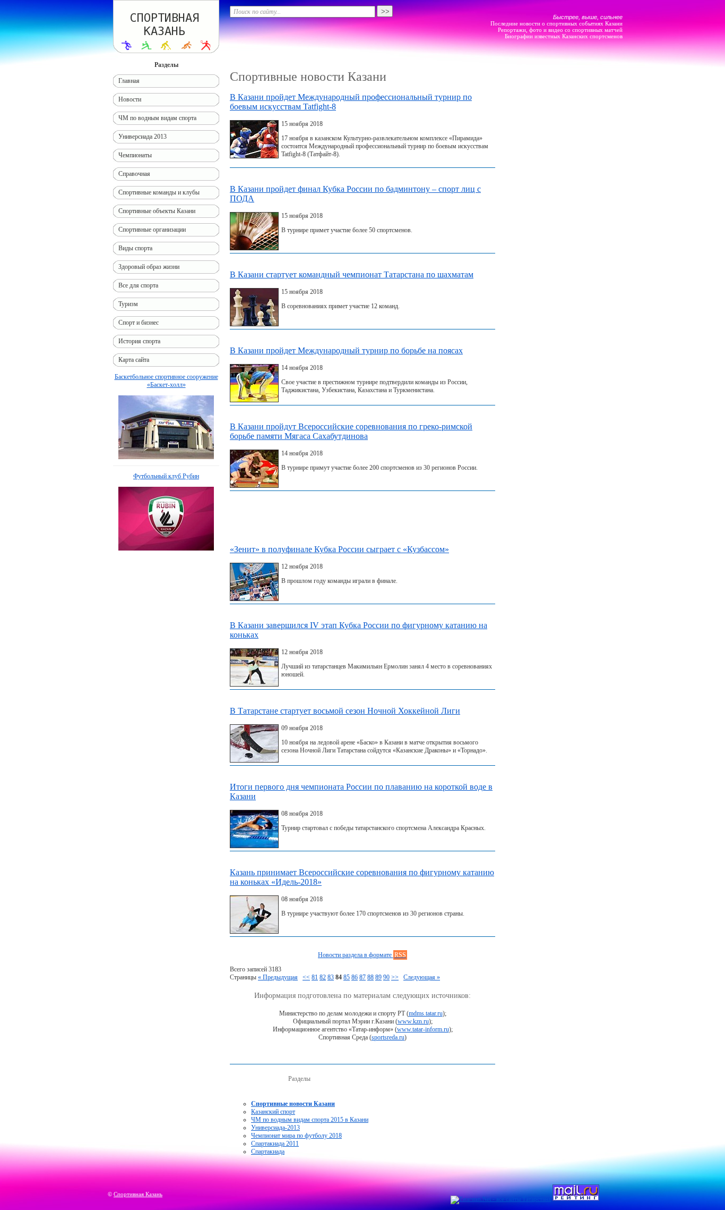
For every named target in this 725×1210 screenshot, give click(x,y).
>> (395, 977)
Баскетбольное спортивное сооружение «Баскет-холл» (166, 380)
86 (354, 977)
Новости (129, 99)
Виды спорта (135, 248)
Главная (129, 80)
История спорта (139, 341)
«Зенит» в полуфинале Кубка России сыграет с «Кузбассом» (339, 549)
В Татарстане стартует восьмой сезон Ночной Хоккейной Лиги (345, 710)
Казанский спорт (273, 1111)
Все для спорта (138, 285)
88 (370, 977)
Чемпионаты (135, 155)
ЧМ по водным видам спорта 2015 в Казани (309, 1119)
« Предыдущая (278, 977)
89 (378, 977)
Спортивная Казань (138, 1194)
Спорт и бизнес (138, 322)
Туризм (128, 304)
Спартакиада (267, 1151)
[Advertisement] (362, 520)
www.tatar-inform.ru (423, 1029)
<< (306, 977)
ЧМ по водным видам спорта (157, 118)
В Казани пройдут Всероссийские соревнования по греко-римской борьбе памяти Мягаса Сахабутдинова (351, 431)
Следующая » (421, 977)
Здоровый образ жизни (148, 266)
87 (362, 977)
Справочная (134, 173)
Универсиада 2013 (142, 136)
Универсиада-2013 (275, 1127)
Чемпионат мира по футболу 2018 (296, 1135)
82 (323, 977)
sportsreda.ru (388, 1037)
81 (315, 977)
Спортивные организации (152, 229)
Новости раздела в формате (362, 955)
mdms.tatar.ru (426, 1013)
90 (386, 977)
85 (346, 977)
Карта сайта (133, 359)
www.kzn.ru (413, 1021)
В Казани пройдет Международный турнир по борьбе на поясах (346, 350)
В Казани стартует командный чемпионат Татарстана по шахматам (351, 274)
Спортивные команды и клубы (159, 192)
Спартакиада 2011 (275, 1143)
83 (330, 977)
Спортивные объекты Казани (156, 211)
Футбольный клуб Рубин (166, 476)
